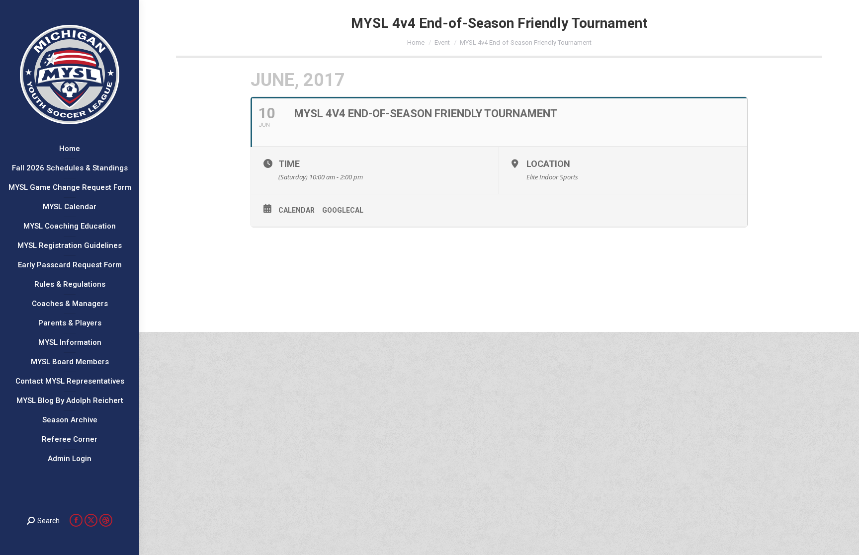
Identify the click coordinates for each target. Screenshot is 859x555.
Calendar (296, 210)
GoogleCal (342, 210)
